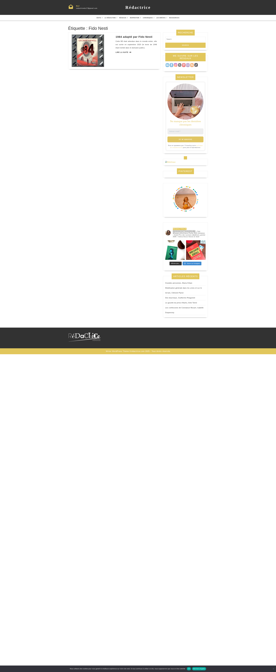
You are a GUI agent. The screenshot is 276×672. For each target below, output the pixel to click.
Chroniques (148, 18)
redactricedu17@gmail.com (86, 8)
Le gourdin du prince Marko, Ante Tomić (181, 303)
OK (189, 669)
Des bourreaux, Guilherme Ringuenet (180, 298)
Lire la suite (122, 52)
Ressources (174, 18)
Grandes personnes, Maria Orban (178, 283)
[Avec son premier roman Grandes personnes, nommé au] (175, 250)
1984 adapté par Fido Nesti (134, 36)
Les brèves (161, 18)
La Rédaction (110, 18)
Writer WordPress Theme (117, 351)
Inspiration (134, 18)
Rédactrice (138, 7)
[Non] (273, 669)
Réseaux (122, 18)
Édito (99, 18)
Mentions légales (199, 669)
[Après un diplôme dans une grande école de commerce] (196, 250)
